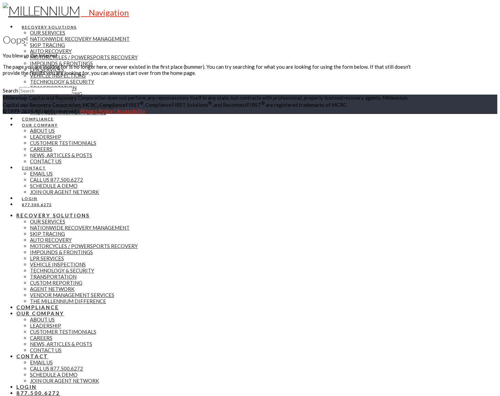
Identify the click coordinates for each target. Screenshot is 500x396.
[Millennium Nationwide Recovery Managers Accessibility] (5, 117)
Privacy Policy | (98, 111)
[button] (105, 12)
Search (10, 90)
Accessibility (131, 111)
